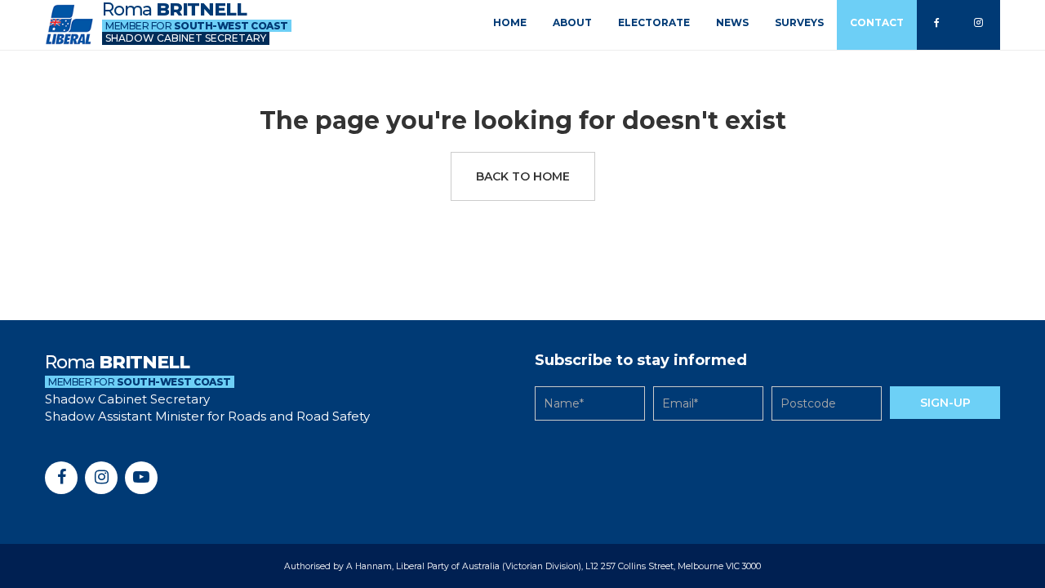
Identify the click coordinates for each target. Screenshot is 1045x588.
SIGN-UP (945, 402)
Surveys (799, 22)
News (732, 22)
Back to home (523, 176)
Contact (877, 22)
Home (510, 22)
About (572, 22)
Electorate (654, 22)
